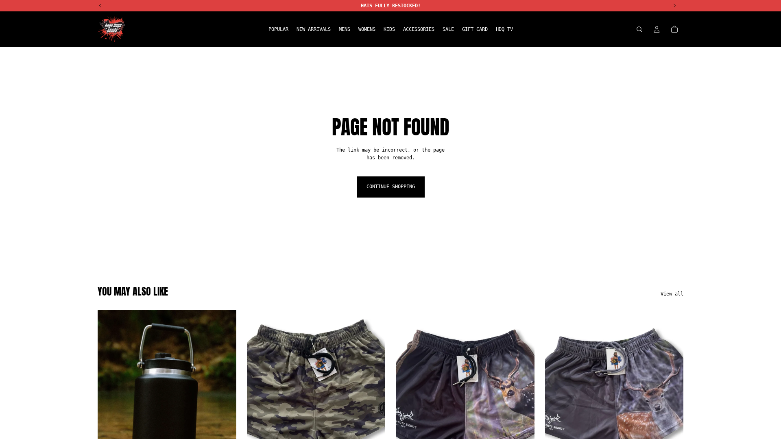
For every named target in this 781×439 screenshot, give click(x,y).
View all (672, 294)
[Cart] (674, 29)
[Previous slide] (110, 396)
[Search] (639, 29)
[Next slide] (224, 396)
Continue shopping (391, 186)
